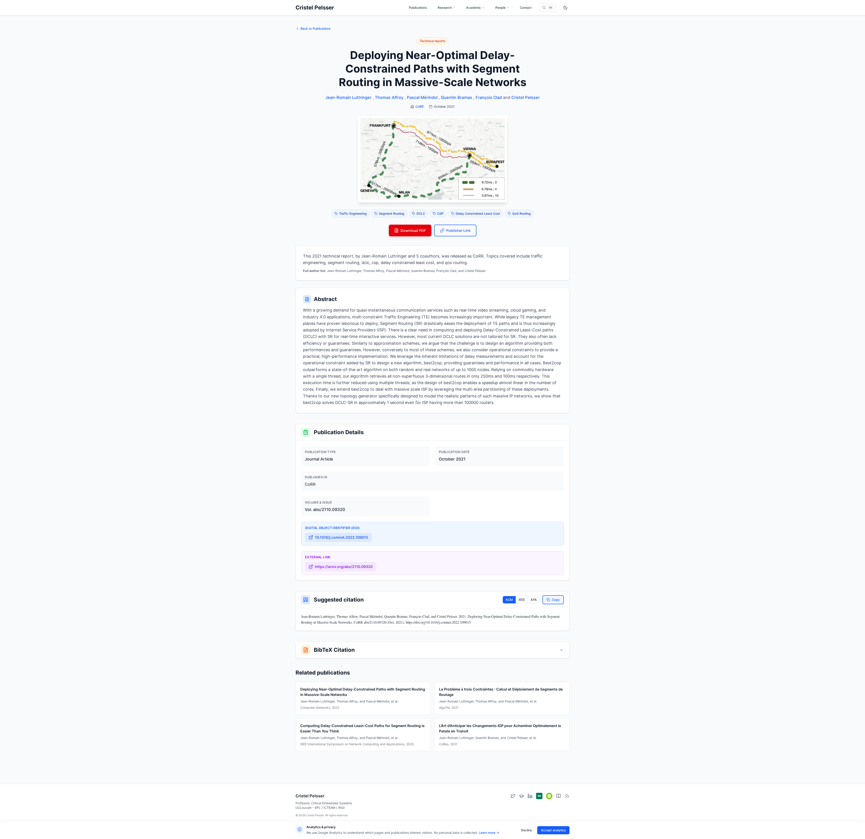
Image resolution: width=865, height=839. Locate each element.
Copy (556, 600)
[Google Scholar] (521, 795)
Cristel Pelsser (315, 7)
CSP (440, 213)
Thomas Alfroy (389, 97)
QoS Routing (521, 213)
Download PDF (413, 230)
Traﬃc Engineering (353, 213)
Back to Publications (315, 28)
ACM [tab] (509, 600)
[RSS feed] (567, 795)
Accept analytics (553, 830)
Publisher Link (458, 230)
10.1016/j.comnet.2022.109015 (341, 537)
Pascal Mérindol (422, 97)
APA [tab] (533, 600)
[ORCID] (549, 796)
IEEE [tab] (522, 600)
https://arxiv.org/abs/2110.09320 (344, 566)
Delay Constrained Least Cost (478, 213)
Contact (526, 7)
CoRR (419, 106)
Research (445, 7)
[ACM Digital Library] (558, 795)
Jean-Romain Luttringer (348, 97)
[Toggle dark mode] (565, 8)
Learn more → (489, 832)
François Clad (489, 97)
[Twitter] (512, 795)
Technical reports (432, 41)
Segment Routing (391, 213)
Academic (473, 7)
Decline (526, 830)
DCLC (421, 213)
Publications (418, 7)
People (500, 7)
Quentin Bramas (456, 97)
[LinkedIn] (530, 795)
